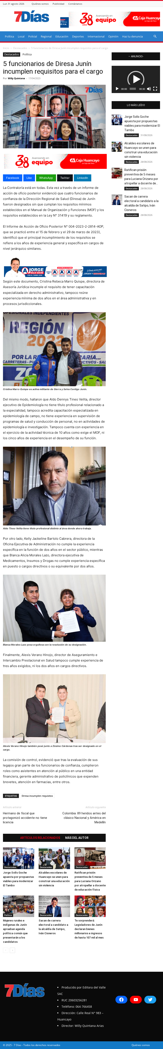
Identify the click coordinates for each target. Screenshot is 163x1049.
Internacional (96, 36)
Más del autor (77, 837)
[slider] (133, 89)
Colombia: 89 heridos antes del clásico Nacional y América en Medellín (84, 817)
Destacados (20, 48)
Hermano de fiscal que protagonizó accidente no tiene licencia (25, 817)
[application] (136, 79)
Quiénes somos (40, 3)
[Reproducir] (117, 89)
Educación (61, 36)
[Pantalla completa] (155, 89)
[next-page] (12, 950)
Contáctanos (75, 3)
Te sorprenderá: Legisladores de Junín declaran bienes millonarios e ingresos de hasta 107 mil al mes (89, 929)
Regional (46, 36)
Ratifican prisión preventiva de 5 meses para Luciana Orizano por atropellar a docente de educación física (90, 881)
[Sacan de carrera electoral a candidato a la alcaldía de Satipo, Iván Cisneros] (54, 906)
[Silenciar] (149, 89)
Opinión (113, 36)
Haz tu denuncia (132, 36)
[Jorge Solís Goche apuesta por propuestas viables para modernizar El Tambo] (18, 858)
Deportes (78, 36)
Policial (32, 36)
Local (21, 36)
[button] (155, 36)
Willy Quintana (16, 78)
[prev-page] (5, 950)
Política (9, 36)
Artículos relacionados (40, 837)
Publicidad (58, 3)
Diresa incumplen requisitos (37, 795)
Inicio (6, 48)
